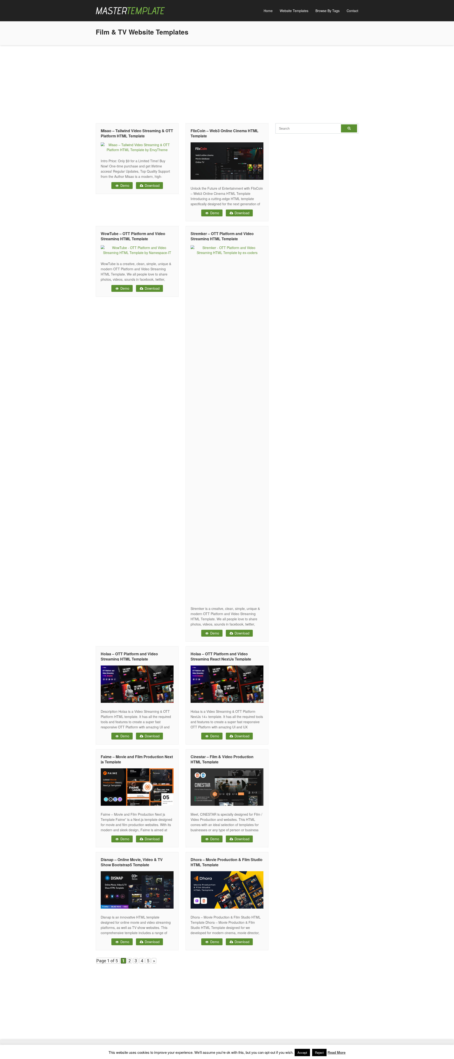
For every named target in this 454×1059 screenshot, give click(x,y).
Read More (336, 1052)
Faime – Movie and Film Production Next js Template (137, 759)
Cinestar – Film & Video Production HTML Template (222, 759)
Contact (352, 10)
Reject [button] (319, 1052)
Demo (124, 185)
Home (268, 10)
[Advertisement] (227, 83)
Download (152, 185)
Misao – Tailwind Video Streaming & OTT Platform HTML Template (137, 133)
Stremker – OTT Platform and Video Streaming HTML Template (222, 236)
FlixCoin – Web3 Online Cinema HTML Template (224, 133)
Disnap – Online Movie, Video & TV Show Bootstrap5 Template (132, 862)
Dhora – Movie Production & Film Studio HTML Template (226, 862)
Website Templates (294, 10)
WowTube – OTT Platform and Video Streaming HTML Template (133, 236)
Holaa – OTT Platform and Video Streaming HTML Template (129, 656)
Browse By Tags (327, 10)
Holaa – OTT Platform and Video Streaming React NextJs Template (221, 656)
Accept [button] (302, 1052)
